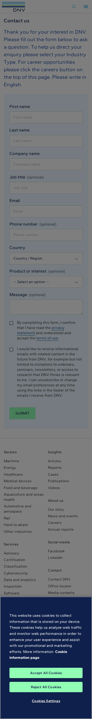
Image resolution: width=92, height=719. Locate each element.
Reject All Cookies (46, 687)
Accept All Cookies (46, 673)
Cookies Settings (46, 701)
